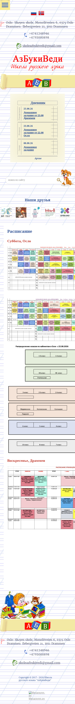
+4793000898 (39, 37)
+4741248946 (39, 33)
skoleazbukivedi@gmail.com (42, 46)
